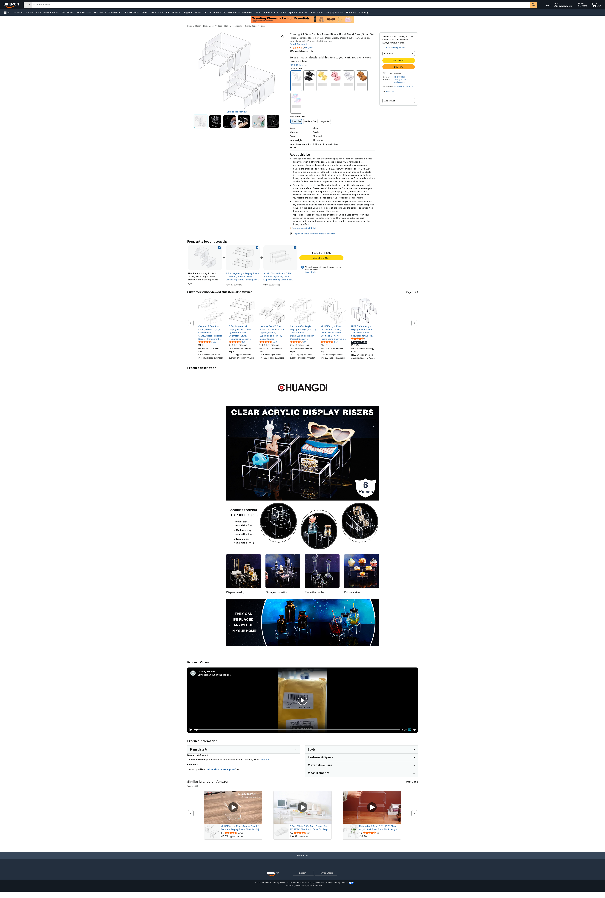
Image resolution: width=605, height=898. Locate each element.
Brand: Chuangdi (298, 44)
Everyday (363, 12)
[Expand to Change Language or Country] (311, 873)
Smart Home (316, 12)
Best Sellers (68, 12)
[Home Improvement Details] (277, 12)
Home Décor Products (212, 26)
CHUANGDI (399, 77)
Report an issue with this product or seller (314, 233)
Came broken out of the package (214, 674)
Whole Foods (115, 12)
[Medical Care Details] (40, 12)
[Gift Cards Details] (162, 12)
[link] (243, 258)
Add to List (389, 100)
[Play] (189, 729)
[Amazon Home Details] (220, 12)
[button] (7, 12)
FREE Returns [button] (297, 65)
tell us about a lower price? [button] (222, 769)
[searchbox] (281, 5)
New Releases (84, 12)
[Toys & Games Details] (239, 12)
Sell (167, 12)
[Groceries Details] (105, 12)
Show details (310, 272)
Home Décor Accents (233, 26)
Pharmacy (351, 12)
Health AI (18, 12)
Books (145, 12)
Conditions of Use (263, 882)
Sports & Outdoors (298, 12)
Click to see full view (237, 111)
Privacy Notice (279, 882)
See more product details (304, 228)
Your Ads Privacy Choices (337, 882)
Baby (283, 12)
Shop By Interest (334, 12)
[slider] (297, 729)
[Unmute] (414, 730)
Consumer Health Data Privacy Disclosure (306, 882)
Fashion (176, 12)
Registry (188, 12)
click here (265, 759)
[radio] (200, 121)
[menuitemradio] (409, 729)
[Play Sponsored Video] (233, 807)
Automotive (247, 12)
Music (198, 12)
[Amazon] (11, 5)
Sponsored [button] (191, 786)
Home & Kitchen (194, 26)
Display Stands (251, 26)
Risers (262, 26)
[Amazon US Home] (273, 874)
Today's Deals (132, 12)
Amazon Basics (51, 12)
